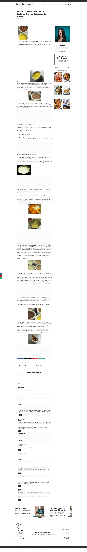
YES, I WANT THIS (50, 283)
